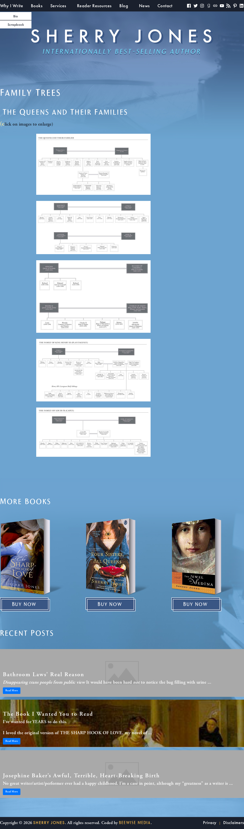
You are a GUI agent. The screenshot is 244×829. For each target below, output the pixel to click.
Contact (164, 6)
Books (37, 6)
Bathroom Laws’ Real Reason (43, 675)
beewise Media (135, 823)
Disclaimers (233, 822)
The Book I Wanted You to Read (48, 714)
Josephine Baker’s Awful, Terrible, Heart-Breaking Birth (81, 776)
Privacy (210, 822)
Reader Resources (94, 6)
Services (58, 6)
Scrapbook (16, 24)
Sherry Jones (49, 822)
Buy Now (24, 604)
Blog (123, 6)
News (144, 6)
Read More (11, 690)
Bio (15, 16)
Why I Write (11, 6)
